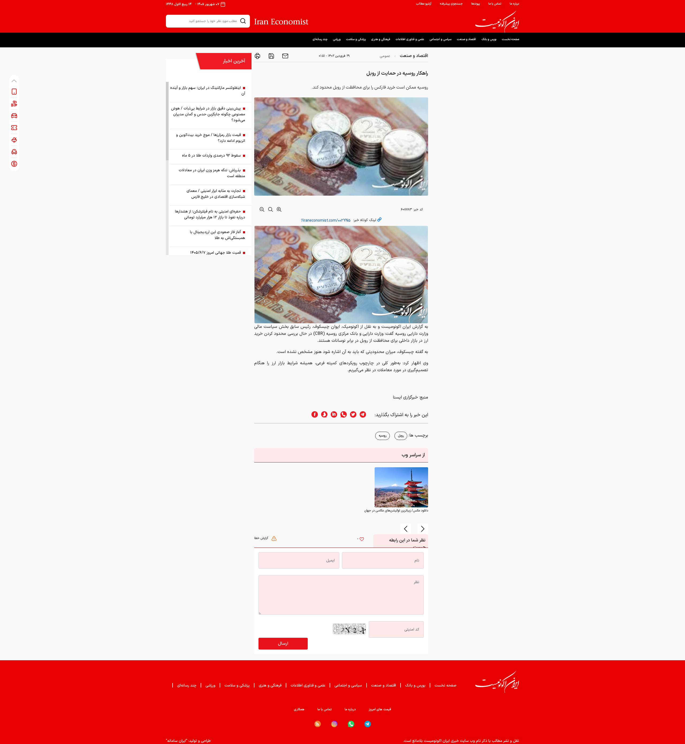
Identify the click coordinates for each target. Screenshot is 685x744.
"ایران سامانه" (176, 741)
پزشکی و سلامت (356, 39)
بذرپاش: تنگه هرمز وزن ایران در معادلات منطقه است (212, 173)
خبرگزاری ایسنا (405, 397)
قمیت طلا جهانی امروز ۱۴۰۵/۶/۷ (215, 253)
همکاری (299, 709)
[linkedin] (332, 415)
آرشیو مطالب (423, 4)
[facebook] (313, 415)
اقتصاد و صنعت (466, 39)
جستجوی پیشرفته (451, 4)
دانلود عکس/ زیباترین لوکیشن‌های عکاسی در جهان (396, 510)
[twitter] (351, 415)
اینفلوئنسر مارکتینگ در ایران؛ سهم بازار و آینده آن (207, 91)
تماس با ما (494, 4)
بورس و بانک (488, 39)
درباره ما (514, 4)
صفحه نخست (510, 39)
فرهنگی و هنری (380, 39)
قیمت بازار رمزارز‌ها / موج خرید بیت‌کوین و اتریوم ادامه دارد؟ (210, 138)
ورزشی (337, 39)
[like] (362, 539)
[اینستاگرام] (334, 724)
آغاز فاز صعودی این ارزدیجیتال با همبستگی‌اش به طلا (217, 235)
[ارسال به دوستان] (284, 56)
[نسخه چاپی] (257, 56)
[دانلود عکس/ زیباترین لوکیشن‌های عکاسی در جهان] (401, 487)
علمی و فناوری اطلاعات (409, 39)
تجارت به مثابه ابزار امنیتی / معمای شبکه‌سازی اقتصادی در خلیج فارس (216, 194)
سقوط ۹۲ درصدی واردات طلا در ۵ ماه (211, 155)
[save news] (271, 56)
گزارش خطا (261, 538)
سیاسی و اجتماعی (440, 39)
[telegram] (365, 415)
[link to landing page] (497, 22)
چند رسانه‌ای (320, 39)
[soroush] (323, 415)
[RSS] (317, 724)
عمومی (385, 56)
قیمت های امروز (380, 709)
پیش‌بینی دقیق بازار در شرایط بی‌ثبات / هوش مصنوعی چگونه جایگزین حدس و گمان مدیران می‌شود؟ (208, 114)
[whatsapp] (342, 415)
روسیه (382, 435)
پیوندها (475, 4)
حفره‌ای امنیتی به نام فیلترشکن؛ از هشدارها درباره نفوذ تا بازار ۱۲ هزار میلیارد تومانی (210, 214)
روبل (401, 435)
